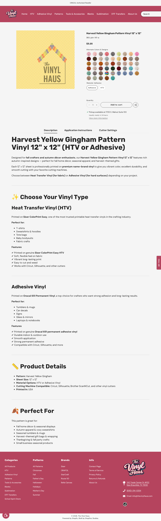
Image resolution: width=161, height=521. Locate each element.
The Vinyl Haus (83, 516)
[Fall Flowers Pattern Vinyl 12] (95, 59)
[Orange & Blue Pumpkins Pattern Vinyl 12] (95, 68)
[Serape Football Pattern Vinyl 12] (113, 73)
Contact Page (95, 466)
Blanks (7, 486)
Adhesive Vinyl (11, 474)
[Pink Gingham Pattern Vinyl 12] (89, 54)
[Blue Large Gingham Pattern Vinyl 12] (131, 73)
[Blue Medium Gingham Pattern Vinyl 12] (125, 73)
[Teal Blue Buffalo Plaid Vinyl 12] (107, 68)
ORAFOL (64, 470)
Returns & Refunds (97, 478)
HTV (102, 88)
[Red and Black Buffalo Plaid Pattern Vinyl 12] (119, 68)
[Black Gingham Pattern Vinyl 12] (113, 54)
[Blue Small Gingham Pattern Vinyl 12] (119, 73)
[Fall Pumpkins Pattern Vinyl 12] (113, 59)
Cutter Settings (108, 130)
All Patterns (38, 466)
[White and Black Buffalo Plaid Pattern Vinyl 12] (125, 68)
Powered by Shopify (70, 518)
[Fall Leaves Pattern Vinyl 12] (101, 59)
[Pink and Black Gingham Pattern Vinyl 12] (101, 54)
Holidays (36, 486)
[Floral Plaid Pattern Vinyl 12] (101, 78)
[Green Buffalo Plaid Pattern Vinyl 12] (89, 73)
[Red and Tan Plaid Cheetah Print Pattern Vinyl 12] (101, 73)
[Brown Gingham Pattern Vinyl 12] (125, 54)
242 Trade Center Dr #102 (138, 482)
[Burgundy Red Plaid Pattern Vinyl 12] (89, 59)
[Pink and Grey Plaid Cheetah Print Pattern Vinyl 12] (95, 73)
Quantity (89, 100)
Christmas (37, 470)
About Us (93, 482)
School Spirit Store (13, 499)
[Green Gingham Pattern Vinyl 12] (119, 54)
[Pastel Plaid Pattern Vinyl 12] (137, 68)
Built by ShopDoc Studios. (89, 518)
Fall (34, 474)
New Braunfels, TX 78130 (137, 485)
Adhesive (92, 88)
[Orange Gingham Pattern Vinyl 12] (131, 54)
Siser (63, 466)
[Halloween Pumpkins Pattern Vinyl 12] (137, 73)
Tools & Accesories (13, 482)
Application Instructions (78, 130)
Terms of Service (96, 470)
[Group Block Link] (80, 483)
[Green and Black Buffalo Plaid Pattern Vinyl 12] (113, 68)
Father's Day (38, 478)
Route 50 (65, 478)
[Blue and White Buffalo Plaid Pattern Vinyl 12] (131, 68)
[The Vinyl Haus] (11, 14)
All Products (10, 466)
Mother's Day (38, 490)
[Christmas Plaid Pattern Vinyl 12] (95, 78)
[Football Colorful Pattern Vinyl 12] (107, 73)
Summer (36, 495)
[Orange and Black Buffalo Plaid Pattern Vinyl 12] (107, 78)
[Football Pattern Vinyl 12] (101, 68)
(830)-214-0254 (134, 490)
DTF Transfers (11, 495)
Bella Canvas (66, 482)
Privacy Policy (95, 474)
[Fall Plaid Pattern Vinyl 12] (125, 59)
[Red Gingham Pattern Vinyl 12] (107, 54)
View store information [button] (98, 118)
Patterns (8, 478)
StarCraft (65, 474)
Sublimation (10, 490)
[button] (7, 3)
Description (50, 130)
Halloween (37, 482)
